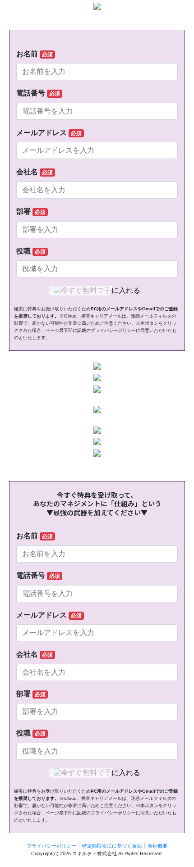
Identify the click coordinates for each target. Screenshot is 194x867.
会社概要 (157, 846)
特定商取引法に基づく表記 (112, 846)
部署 (31, 211)
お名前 (34, 54)
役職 (31, 251)
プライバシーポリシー (51, 846)
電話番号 (38, 93)
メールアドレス (49, 132)
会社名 (34, 172)
